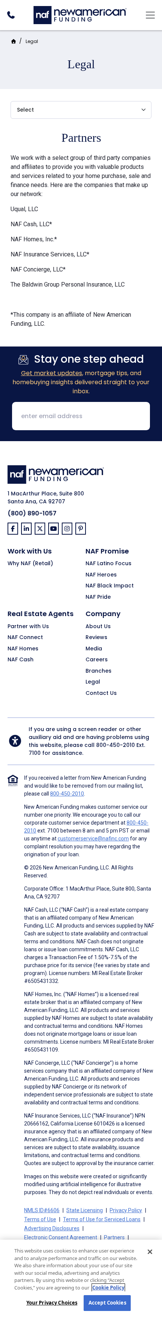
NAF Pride (98, 597)
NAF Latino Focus (108, 563)
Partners (114, 1237)
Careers (97, 659)
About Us (98, 626)
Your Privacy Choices (52, 1302)
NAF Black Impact (110, 586)
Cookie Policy (108, 1287)
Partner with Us (28, 626)
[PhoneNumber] (10, 15)
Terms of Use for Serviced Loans (102, 1219)
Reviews (96, 637)
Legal (32, 41)
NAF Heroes (101, 575)
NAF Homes (23, 648)
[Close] (150, 1251)
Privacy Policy (126, 1210)
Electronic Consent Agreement (60, 1237)
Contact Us (101, 693)
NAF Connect (25, 637)
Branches (99, 671)
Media (94, 648)
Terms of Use (40, 1219)
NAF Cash (21, 659)
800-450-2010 (115, 745)
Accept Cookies (107, 1302)
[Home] (80, 14)
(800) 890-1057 (32, 513)
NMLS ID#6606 (42, 1210)
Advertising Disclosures (51, 1228)
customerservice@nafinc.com (93, 839)
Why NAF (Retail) (30, 563)
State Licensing (84, 1210)
